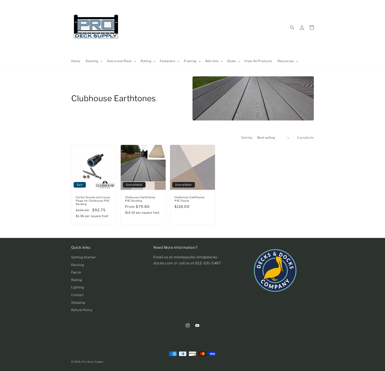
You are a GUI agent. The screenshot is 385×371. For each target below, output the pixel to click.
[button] (93, 61)
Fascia (76, 272)
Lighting (77, 287)
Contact (77, 295)
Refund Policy (82, 310)
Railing (76, 280)
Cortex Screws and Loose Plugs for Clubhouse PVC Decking (93, 201)
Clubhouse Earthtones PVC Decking (140, 199)
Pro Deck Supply (92, 361)
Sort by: (247, 138)
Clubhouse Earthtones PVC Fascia (189, 199)
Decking (77, 265)
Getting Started (83, 257)
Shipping (78, 302)
